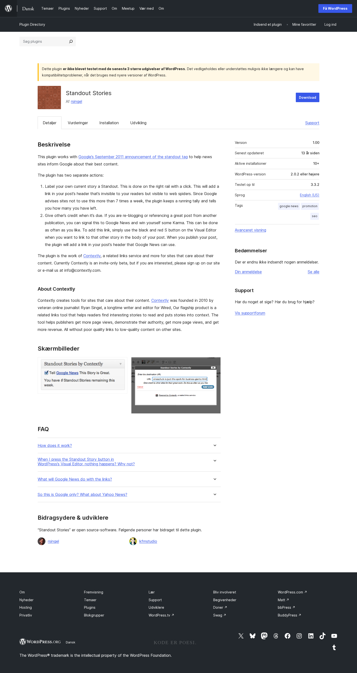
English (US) (309, 195)
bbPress (286, 607)
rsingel (76, 101)
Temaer (90, 600)
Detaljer (49, 122)
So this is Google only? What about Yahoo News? (82, 494)
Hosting (25, 607)
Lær (152, 592)
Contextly (92, 255)
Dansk (70, 642)
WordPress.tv (161, 615)
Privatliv (25, 615)
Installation (109, 122)
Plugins (89, 607)
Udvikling (138, 122)
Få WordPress (335, 8)
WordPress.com (292, 592)
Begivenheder (224, 600)
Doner (220, 607)
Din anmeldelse (248, 271)
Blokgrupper (94, 615)
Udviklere (156, 607)
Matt (283, 600)
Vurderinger (78, 122)
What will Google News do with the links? (75, 479)
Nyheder (26, 600)
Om (22, 592)
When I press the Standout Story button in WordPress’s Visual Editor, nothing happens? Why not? (86, 461)
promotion (309, 206)
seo (314, 216)
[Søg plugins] (71, 41)
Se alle (313, 271)
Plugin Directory (32, 24)
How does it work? (55, 445)
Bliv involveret (224, 592)
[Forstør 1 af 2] (120, 363)
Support (312, 122)
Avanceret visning (250, 230)
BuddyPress (289, 615)
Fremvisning (93, 592)
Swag (219, 615)
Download (307, 97)
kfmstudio (148, 541)
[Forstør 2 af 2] (214, 363)
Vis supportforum (250, 313)
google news (289, 206)
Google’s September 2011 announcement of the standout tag (133, 156)
